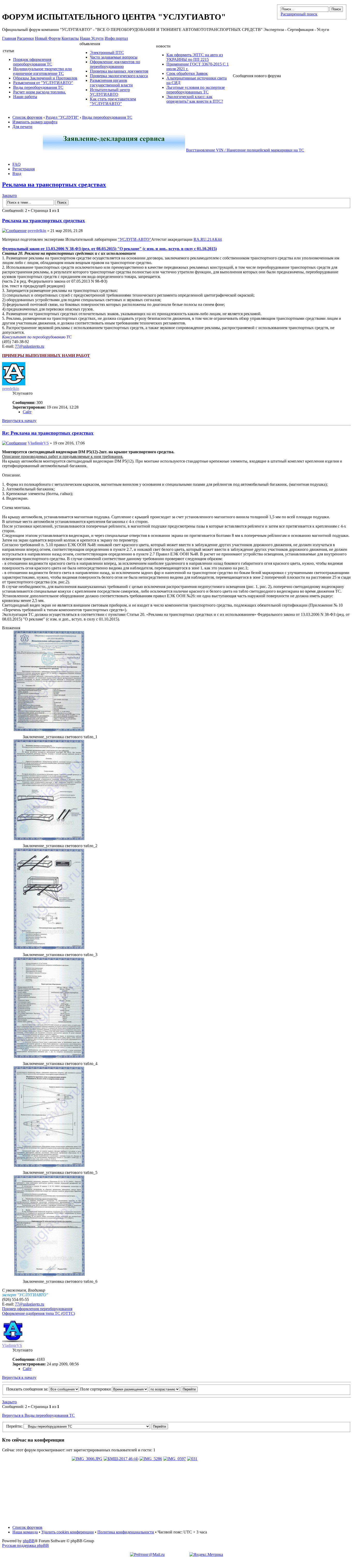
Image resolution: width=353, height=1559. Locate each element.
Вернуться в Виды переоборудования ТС (38, 1415)
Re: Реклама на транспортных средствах (48, 433)
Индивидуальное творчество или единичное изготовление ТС (42, 71)
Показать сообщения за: (27, 1389)
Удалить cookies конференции (67, 1532)
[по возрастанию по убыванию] (173, 1389)
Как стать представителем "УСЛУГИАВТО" (113, 101)
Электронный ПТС (107, 52)
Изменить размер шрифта (34, 122)
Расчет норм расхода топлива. (39, 92)
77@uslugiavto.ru (29, 346)
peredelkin (37, 230)
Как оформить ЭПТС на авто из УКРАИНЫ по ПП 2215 (194, 57)
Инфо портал (116, 38)
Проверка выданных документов (119, 71)
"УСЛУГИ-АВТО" (134, 239)
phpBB (29, 1541)
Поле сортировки (96, 1389)
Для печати (22, 126)
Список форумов (27, 117)
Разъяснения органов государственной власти (111, 82)
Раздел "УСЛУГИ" (62, 117)
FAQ (16, 164)
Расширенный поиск (299, 14)
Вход (16, 173)
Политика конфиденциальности (125, 1532)
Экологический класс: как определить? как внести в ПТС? (194, 99)
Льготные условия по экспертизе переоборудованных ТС (195, 89)
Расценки (25, 38)
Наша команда (25, 1532)
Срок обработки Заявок (187, 73)
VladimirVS (38, 443)
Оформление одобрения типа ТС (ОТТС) (38, 1313)
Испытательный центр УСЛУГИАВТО (110, 92)
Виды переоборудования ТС (38, 87)
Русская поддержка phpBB (25, 1545)
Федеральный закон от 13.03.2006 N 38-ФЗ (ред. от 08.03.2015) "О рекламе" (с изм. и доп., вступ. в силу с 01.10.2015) (109, 248)
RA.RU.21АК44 (208, 239)
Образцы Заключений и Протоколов (45, 78)
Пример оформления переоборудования (37, 1309)
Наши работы (25, 96)
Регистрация (23, 169)
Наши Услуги (92, 38)
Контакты (70, 38)
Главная (9, 38)
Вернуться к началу (19, 420)
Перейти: (14, 1426)
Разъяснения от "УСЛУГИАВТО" (43, 83)
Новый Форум (47, 38)
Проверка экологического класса (119, 76)
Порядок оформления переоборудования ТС (32, 61)
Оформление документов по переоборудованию (115, 64)
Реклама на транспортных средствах (54, 184)
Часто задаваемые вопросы (113, 57)
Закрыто (9, 195)
